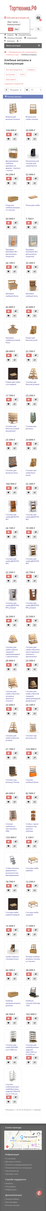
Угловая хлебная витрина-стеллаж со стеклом (33, 959)
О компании (32, 38)
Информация (10, 1190)
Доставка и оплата (13, 1162)
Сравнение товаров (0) (13, 84)
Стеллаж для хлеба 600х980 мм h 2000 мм (12, 1047)
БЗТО (22, 74)
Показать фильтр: (14, 97)
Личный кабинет (12, 1199)
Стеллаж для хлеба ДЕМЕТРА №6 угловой (32, 605)
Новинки (9, 1183)
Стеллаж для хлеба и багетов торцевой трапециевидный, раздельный (33, 696)
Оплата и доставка (14, 38)
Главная (10, 35)
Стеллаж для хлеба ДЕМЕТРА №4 (32, 561)
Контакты (11, 41)
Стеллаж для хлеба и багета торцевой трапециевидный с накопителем (13, 652)
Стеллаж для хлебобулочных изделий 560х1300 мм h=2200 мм (32, 1049)
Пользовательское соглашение (18, 1168)
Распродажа (10, 1186)
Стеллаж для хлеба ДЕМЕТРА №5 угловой (12, 605)
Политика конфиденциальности (18, 1165)
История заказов (12, 1205)
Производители (24, 35)
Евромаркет (11, 79)
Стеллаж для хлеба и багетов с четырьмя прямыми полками (13, 696)
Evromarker (10, 74)
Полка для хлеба (33, 205)
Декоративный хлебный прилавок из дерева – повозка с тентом (13, 165)
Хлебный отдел (12, 55)
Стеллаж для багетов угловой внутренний (12, 428)
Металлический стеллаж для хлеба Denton (32, 163)
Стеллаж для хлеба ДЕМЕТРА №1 (12, 517)
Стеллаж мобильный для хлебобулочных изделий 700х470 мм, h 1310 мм (13, 1089)
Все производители (14, 70)
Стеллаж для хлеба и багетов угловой (12, 738)
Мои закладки (11, 1202)
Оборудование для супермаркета (23, 52)
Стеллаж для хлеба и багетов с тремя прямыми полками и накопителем (33, 652)
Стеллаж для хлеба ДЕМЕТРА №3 (12, 561)
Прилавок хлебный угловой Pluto (13, 340)
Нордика (31, 70)
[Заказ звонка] (39, 1193)
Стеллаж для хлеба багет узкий (31, 472)
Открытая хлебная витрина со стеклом (13, 207)
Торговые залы (11, 1174)
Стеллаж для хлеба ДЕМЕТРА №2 (32, 517)
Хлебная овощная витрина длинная (13, 1003)
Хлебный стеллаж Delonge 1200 (33, 1003)
